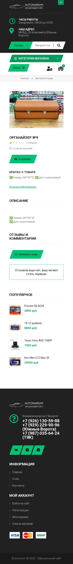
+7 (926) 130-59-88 (41, 420)
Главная (17, 472)
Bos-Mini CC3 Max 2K (36, 357)
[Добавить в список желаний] (36, 148)
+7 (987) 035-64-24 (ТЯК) (41, 435)
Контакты (18, 485)
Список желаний (22, 523)
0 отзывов (31, 143)
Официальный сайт (49, 558)
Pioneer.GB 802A (34, 305)
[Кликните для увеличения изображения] (36, 109)
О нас (15, 478)
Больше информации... (23, 186)
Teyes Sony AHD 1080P (38, 340)
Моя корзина (20, 517)
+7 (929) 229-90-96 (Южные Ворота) (41, 427)
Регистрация (20, 510)
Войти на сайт (21, 503)
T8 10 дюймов (33, 323)
